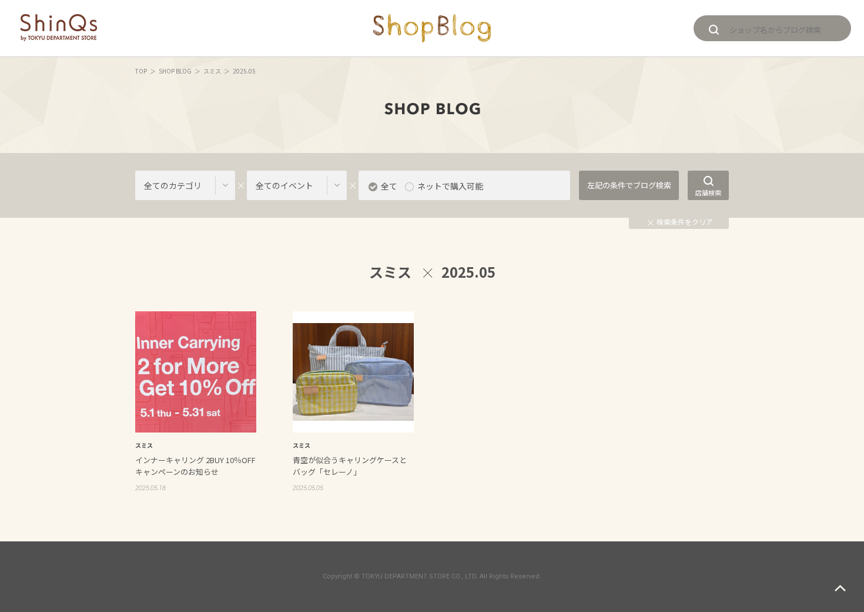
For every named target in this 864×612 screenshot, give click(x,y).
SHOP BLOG (175, 70)
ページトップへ (840, 588)
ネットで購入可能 (450, 186)
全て (389, 186)
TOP (141, 70)
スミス (212, 70)
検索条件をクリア (685, 222)
